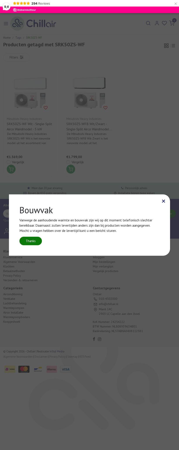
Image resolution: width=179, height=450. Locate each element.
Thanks (31, 241)
